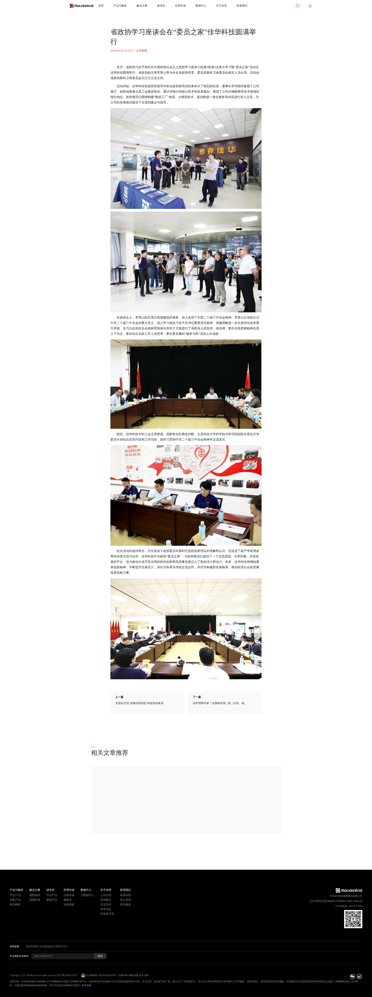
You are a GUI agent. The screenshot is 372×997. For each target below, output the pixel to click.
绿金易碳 (69, 904)
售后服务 (125, 904)
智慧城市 (34, 895)
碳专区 (161, 5)
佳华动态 (105, 909)
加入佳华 (125, 899)
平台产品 (15, 895)
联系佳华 (125, 895)
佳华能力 (105, 899)
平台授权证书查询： (20, 956)
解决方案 (142, 5)
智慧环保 (34, 899)
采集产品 (15, 899)
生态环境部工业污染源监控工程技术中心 (47, 946)
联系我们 (242, 5)
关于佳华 (221, 5)
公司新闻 (141, 50)
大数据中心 (87, 895)
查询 (100, 956)
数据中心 (200, 5)
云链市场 (69, 895)
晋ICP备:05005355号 (67, 975)
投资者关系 (107, 913)
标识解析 (15, 904)
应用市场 (180, 5)
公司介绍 (105, 895)
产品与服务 (120, 5)
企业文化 (105, 904)
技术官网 (143, 975)
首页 (101, 5)
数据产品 (51, 899)
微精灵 (68, 899)
